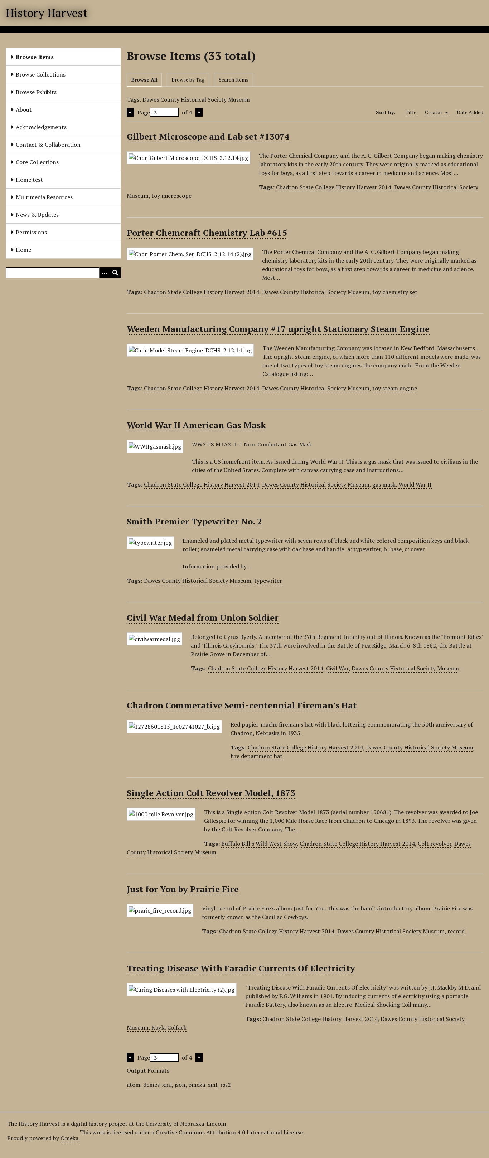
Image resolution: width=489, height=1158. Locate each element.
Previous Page (130, 112)
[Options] (104, 272)
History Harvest (46, 12)
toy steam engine (394, 388)
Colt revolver (434, 843)
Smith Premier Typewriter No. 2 (194, 521)
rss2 (225, 1085)
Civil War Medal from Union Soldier (203, 617)
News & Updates (37, 215)
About (24, 109)
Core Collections (37, 162)
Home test (29, 180)
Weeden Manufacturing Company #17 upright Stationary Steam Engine (278, 328)
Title (411, 112)
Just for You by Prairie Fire (183, 889)
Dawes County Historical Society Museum (315, 292)
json (180, 1085)
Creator (434, 112)
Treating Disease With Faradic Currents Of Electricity (241, 968)
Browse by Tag (187, 79)
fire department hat (256, 756)
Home (23, 250)
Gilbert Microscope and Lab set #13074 (208, 136)
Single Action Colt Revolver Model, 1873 (211, 792)
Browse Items (35, 57)
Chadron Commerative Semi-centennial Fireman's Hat (242, 705)
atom (133, 1085)
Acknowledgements (41, 127)
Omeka (69, 1138)
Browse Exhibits (36, 92)
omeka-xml (202, 1085)
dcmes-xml (157, 1085)
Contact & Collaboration (48, 144)
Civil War (337, 668)
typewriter (268, 581)
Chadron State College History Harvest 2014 (333, 187)
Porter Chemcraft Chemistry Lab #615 (207, 232)
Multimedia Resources (44, 197)
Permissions (31, 232)
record (456, 931)
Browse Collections (41, 74)
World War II (415, 484)
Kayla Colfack (169, 1027)
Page (143, 112)
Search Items (233, 79)
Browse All (144, 79)
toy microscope (171, 196)
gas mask (384, 484)
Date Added (470, 112)
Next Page (199, 112)
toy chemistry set (394, 292)
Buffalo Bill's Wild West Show (259, 843)
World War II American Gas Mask (196, 425)
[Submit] (115, 272)
